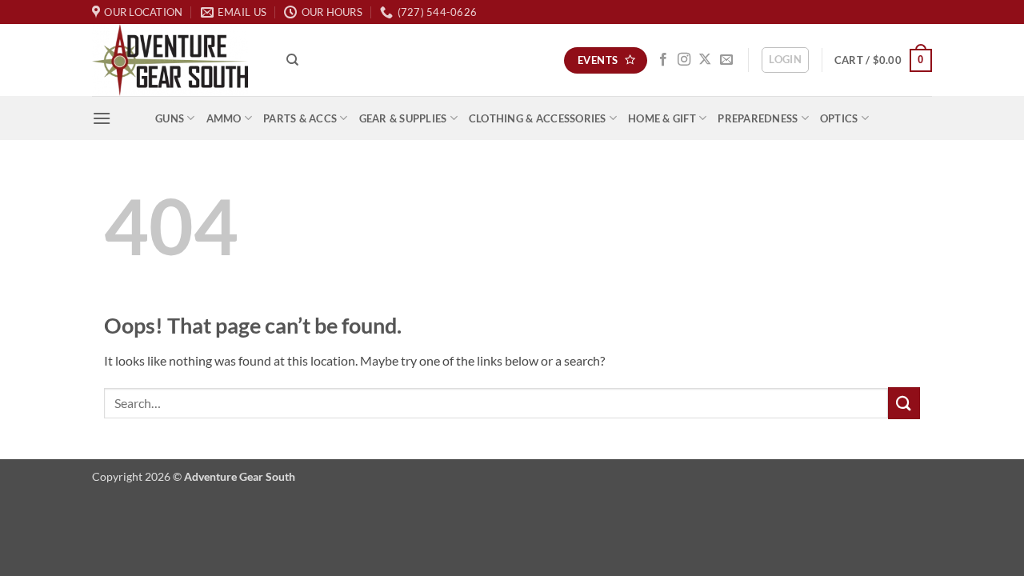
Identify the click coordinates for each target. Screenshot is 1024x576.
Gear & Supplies (403, 118)
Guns (169, 118)
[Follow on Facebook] (663, 60)
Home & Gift (662, 118)
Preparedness (758, 118)
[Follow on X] (704, 60)
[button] (785, 60)
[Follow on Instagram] (684, 60)
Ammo (224, 118)
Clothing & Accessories (537, 118)
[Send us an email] (726, 60)
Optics (839, 118)
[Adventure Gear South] (177, 60)
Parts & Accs (300, 118)
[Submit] (904, 402)
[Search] (292, 60)
